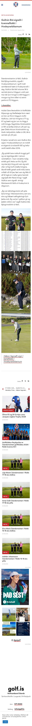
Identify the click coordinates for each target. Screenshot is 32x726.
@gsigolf (17, 640)
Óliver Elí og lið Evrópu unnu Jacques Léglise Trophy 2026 (14, 415)
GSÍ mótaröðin (10, 15)
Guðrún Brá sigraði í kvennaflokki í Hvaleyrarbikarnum (11, 23)
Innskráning (26, 5)
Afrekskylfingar (8, 410)
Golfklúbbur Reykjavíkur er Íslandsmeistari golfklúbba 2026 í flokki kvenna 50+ (15, 444)
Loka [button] (5, 722)
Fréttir (3, 15)
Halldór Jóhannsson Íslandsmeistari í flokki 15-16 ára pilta (14, 559)
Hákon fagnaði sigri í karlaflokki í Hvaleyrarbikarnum (13, 359)
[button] (9, 614)
